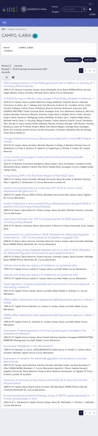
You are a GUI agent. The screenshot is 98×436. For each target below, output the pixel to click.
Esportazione (72, 59)
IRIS (3, 29)
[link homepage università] (34, 9)
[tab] (7, 77)
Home (55, 6)
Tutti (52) (88, 59)
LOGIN (92, 14)
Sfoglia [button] (55, 11)
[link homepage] (9, 9)
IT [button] (90, 4)
